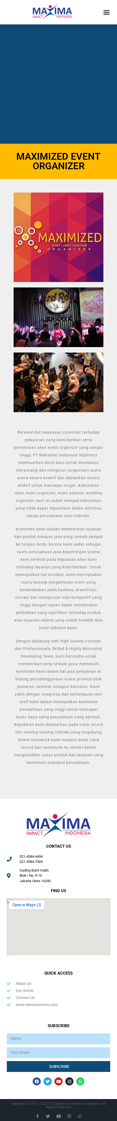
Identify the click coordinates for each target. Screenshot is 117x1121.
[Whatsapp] (80, 1081)
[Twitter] (48, 1081)
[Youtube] (58, 1081)
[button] (106, 12)
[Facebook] (37, 1081)
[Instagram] (69, 1081)
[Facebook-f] (37, 1116)
